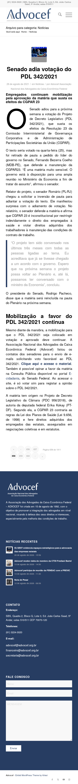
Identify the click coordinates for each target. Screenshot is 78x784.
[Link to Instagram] (69, 779)
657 (35, 449)
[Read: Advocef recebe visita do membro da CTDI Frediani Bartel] (9, 563)
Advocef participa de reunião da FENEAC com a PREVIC (42, 570)
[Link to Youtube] (63, 779)
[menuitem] (58, 14)
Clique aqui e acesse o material (46, 363)
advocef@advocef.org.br (21, 645)
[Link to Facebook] (52, 779)
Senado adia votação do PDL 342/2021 (39, 72)
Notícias (40, 84)
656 (28, 449)
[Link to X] (58, 779)
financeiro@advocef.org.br (22, 650)
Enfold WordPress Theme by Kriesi (31, 775)
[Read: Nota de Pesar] (9, 582)
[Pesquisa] (58, 14)
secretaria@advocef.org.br (22, 655)
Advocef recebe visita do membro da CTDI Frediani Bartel (43, 560)
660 (28, 455)
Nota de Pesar (21, 579)
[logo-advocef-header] (32, 14)
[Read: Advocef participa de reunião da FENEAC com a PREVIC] (9, 572)
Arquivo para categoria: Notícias (27, 28)
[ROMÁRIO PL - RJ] (39, 54)
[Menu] (67, 14)
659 (21, 455)
